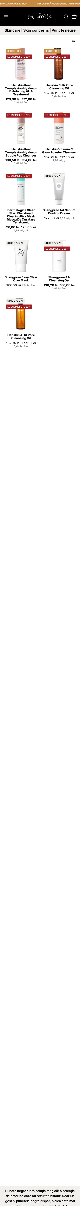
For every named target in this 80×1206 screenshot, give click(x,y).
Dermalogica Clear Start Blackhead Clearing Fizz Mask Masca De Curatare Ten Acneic (21, 216)
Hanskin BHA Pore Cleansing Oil (59, 87)
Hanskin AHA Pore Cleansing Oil (21, 337)
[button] (65, 16)
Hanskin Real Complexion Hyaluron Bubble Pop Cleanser (21, 152)
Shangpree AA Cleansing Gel (59, 279)
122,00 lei (59, 218)
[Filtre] (73, 41)
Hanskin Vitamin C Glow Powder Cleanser (59, 151)
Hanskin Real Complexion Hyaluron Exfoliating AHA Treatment (21, 90)
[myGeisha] (40, 16)
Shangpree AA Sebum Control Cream (59, 212)
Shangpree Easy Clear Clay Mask (21, 279)
